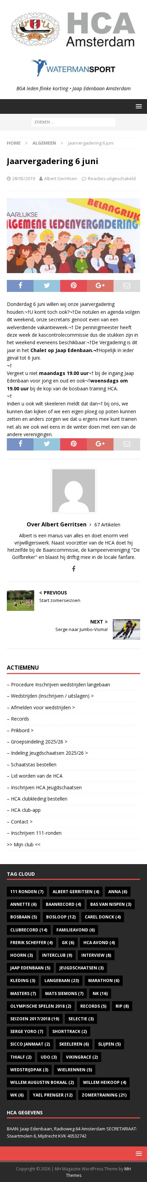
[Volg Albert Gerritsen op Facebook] (73, 569)
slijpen (109, 1044)
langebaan (61, 980)
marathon (103, 980)
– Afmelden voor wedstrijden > (41, 707)
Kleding (22, 980)
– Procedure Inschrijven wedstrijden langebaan (58, 684)
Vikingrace (82, 1057)
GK (68, 942)
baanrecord (63, 904)
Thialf (20, 1057)
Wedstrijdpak (29, 1070)
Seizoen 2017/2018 (34, 1019)
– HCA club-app (24, 810)
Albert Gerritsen (60, 178)
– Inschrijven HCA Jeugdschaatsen (44, 787)
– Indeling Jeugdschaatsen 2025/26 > (47, 753)
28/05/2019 (23, 178)
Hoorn (21, 955)
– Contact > (19, 821)
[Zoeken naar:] (73, 121)
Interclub (57, 955)
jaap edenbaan (30, 968)
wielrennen (74, 1070)
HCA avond (99, 942)
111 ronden (26, 892)
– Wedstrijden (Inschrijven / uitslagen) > (50, 696)
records (93, 1006)
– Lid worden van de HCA (35, 776)
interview (96, 955)
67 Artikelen (107, 524)
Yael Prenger (52, 1095)
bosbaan (23, 917)
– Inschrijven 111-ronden (34, 833)
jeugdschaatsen (81, 968)
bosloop (61, 917)
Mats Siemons (64, 993)
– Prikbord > (20, 730)
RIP (122, 1006)
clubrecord (28, 930)
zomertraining (104, 1095)
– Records (18, 718)
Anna (117, 892)
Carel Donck (103, 917)
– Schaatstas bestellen (31, 764)
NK (100, 993)
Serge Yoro (26, 1031)
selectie (81, 1019)
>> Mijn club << (23, 844)
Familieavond (75, 930)
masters (23, 993)
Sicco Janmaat (30, 1044)
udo (49, 1057)
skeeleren (74, 1044)
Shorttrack (69, 1031)
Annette (23, 904)
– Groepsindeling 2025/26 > (37, 741)
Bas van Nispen (110, 904)
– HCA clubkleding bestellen (37, 798)
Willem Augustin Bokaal (42, 1082)
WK (17, 1095)
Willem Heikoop (104, 1082)
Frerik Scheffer (31, 942)
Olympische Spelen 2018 (40, 1006)
